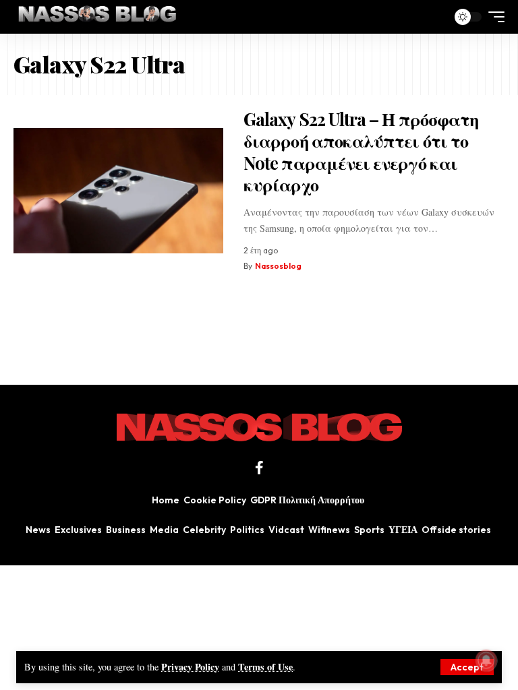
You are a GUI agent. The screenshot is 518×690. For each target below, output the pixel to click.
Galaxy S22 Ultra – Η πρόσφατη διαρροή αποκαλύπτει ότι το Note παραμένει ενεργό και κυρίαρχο (360, 152)
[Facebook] (259, 467)
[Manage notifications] (486, 660)
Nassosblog (278, 266)
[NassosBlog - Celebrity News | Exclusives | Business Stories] (98, 17)
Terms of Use (265, 667)
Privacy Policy (190, 667)
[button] (467, 667)
